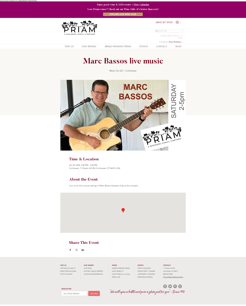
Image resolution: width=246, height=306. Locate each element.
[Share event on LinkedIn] (83, 250)
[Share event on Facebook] (70, 250)
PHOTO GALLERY (66, 274)
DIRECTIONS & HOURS (68, 271)
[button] (179, 22)
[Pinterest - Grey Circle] (175, 286)
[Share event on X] (76, 250)
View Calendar (141, 5)
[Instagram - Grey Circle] (180, 286)
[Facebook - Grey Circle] (165, 286)
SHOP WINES (116, 274)
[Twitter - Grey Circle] (170, 286)
